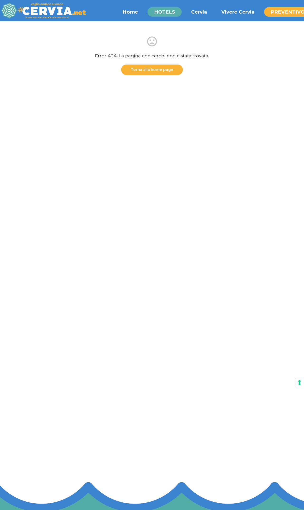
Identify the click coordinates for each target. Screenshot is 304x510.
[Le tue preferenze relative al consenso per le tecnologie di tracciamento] (299, 382)
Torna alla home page (152, 69)
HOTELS (164, 12)
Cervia (199, 12)
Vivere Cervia (238, 12)
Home (130, 12)
